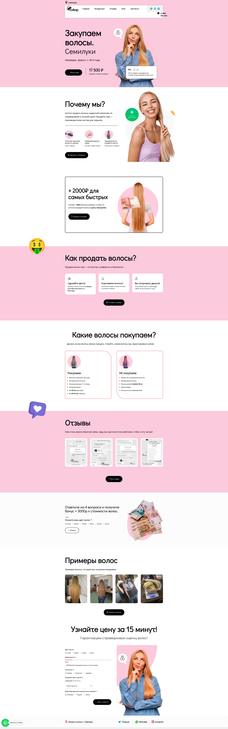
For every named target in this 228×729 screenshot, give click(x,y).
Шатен (107, 524)
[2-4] (101, 465)
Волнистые (78, 673)
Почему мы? (99, 9)
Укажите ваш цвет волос (78, 520)
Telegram (79, 695)
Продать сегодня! (80, 216)
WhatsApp (70, 695)
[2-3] (76, 465)
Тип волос (69, 670)
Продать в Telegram (77, 155)
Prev (134, 69)
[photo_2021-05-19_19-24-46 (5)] (76, 603)
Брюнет (76, 524)
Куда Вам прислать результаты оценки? (81, 691)
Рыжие (84, 524)
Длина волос (70, 657)
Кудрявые (89, 673)
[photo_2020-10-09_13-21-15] (152, 603)
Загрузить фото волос (74, 677)
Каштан (99, 524)
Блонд (92, 524)
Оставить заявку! (114, 302)
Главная (85, 9)
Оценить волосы (115, 612)
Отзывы (113, 9)
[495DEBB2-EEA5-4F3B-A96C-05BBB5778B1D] (127, 603)
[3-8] (126, 465)
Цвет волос (69, 650)
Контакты (135, 9)
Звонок (88, 695)
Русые (69, 524)
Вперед (73, 530)
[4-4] (152, 465)
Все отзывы (114, 479)
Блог (124, 9)
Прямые (69, 673)
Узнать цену (74, 72)
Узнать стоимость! (103, 702)
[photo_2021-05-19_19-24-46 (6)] (101, 603)
